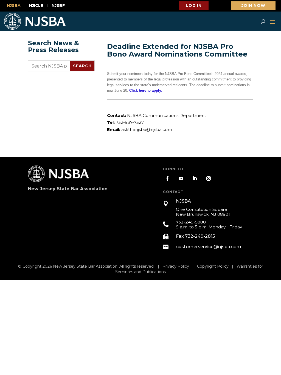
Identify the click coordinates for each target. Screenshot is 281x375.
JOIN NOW (253, 5)
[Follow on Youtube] (181, 178)
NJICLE (36, 6)
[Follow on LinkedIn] (194, 178)
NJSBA (14, 6)
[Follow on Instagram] (208, 178)
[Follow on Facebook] (167, 178)
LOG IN (194, 5)
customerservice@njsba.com (208, 246)
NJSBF (58, 6)
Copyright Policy (213, 266)
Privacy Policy (175, 266)
